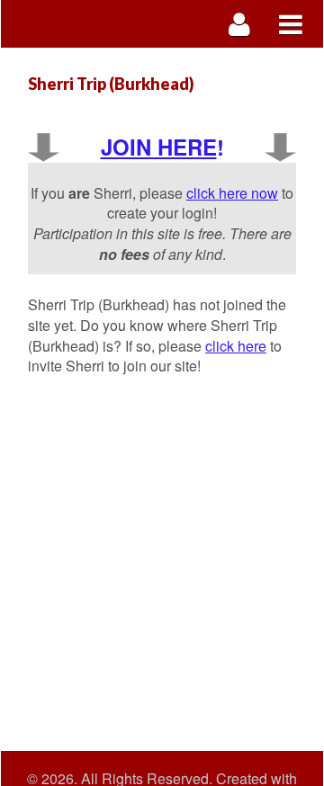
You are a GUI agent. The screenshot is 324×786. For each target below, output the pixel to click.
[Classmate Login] (240, 24)
